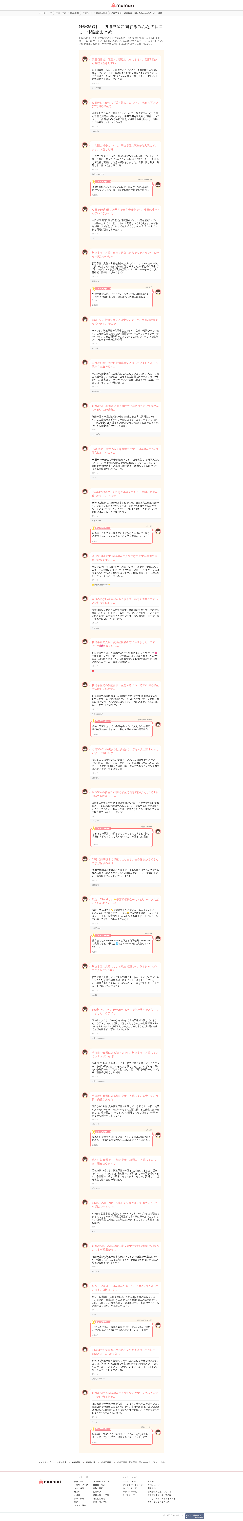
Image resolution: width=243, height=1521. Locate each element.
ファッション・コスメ (103, 1481)
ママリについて (130, 1481)
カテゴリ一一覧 (130, 1492)
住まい (77, 1492)
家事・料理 (79, 1498)
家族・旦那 (98, 1488)
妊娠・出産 (79, 1481)
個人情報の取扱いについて (159, 1492)
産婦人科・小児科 (101, 1495)
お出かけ (97, 1492)
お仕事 (77, 1495)
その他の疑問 (99, 1498)
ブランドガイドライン (133, 1485)
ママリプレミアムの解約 (158, 1502)
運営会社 (152, 1481)
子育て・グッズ (81, 1485)
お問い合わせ (154, 1485)
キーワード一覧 (130, 1488)
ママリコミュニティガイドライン (162, 1498)
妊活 (76, 1502)
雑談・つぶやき (100, 1502)
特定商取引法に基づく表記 (159, 1495)
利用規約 (152, 1488)
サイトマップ (129, 1495)
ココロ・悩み (99, 1485)
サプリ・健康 (80, 1505)
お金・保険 (79, 1488)
